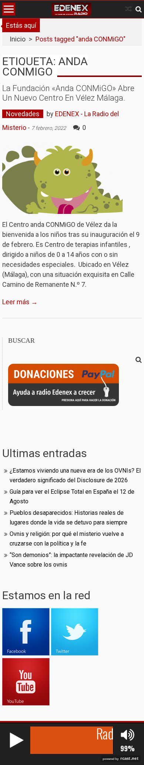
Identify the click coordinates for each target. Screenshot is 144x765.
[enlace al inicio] (71, 9)
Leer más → (20, 302)
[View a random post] (128, 9)
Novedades (23, 114)
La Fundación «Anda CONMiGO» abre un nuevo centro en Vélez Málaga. (68, 93)
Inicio (17, 39)
